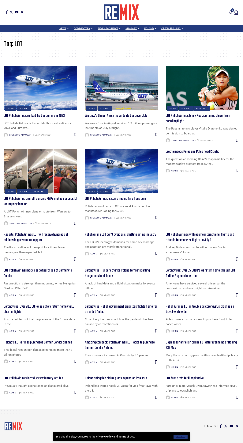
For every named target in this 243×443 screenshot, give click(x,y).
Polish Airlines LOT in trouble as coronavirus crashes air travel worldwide (200, 309)
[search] (236, 12)
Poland (24, 108)
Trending (201, 108)
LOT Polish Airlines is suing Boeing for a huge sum (115, 199)
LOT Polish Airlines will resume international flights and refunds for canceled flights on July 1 (200, 237)
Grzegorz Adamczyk (20, 135)
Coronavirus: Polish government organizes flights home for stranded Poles (121, 309)
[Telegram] (21, 12)
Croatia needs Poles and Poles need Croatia (192, 152)
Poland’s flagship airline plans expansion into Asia (116, 378)
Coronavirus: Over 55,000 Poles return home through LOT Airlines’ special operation (200, 273)
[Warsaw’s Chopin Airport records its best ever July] (121, 88)
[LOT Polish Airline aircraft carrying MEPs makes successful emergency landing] (40, 171)
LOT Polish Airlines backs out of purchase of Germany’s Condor (38, 273)
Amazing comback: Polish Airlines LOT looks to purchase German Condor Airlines (120, 345)
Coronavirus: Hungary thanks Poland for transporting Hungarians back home (117, 273)
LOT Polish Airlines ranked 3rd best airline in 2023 (34, 116)
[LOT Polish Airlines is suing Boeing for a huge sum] (121, 171)
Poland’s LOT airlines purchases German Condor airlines (38, 342)
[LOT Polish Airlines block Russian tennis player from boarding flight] (202, 88)
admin (174, 171)
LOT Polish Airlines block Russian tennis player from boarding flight (198, 118)
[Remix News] (121, 12)
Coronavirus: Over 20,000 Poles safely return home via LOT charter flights (40, 309)
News (11, 108)
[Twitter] (11, 12)
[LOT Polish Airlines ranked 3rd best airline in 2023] (40, 88)
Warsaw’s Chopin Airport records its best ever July (116, 116)
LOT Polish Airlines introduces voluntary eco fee (33, 378)
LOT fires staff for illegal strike (185, 378)
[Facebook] (7, 12)
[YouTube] (16, 12)
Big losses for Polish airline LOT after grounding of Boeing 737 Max (201, 345)
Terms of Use (126, 436)
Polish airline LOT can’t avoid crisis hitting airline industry (120, 235)
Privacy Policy (104, 436)
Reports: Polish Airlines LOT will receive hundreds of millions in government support (36, 237)
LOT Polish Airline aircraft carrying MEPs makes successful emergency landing (40, 201)
